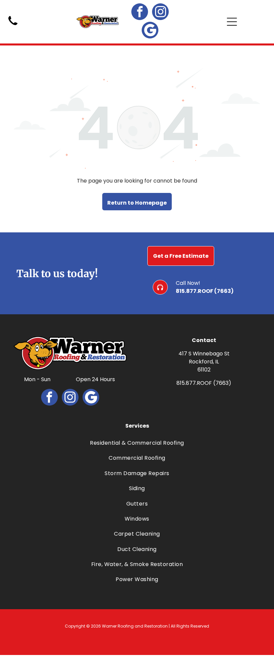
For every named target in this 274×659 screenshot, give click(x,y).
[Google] (150, 31)
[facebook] (139, 12)
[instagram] (160, 12)
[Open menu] (232, 22)
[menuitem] (137, 442)
